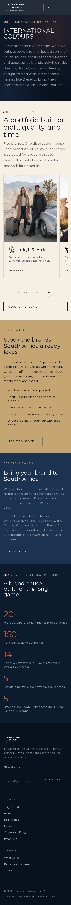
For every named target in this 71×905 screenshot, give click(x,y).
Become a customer (17, 864)
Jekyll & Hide (12, 807)
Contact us (11, 870)
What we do (12, 858)
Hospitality (11, 838)
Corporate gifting (15, 832)
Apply (51, 7)
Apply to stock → (23, 441)
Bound (8, 826)
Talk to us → (19, 551)
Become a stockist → (25, 306)
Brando (8, 813)
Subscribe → (52, 781)
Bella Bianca (12, 819)
